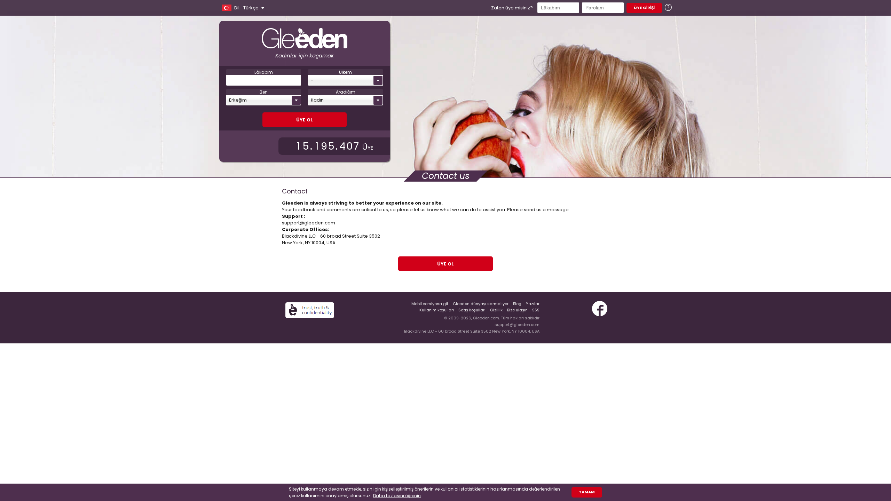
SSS (535, 310)
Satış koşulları (472, 310)
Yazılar (532, 304)
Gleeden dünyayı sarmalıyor (480, 304)
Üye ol (304, 119)
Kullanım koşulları (436, 310)
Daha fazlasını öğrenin (397, 496)
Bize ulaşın (517, 310)
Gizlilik (496, 310)
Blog (517, 304)
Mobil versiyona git (429, 304)
